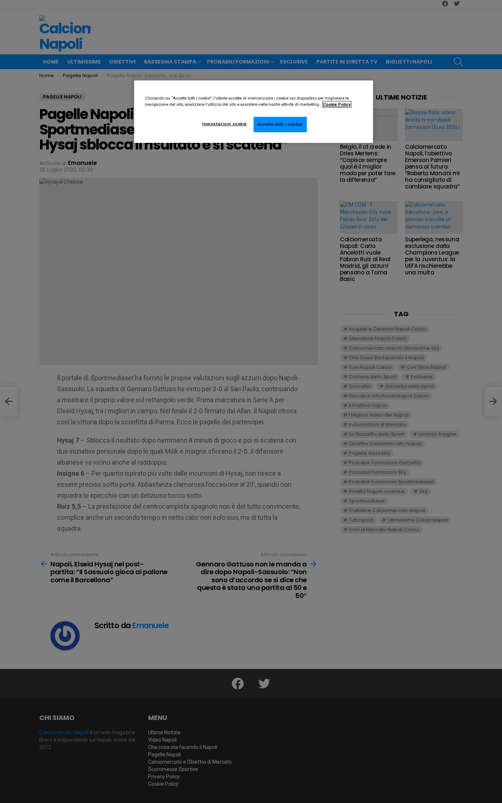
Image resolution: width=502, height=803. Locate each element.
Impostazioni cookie (224, 123)
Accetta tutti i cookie (280, 124)
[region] (253, 111)
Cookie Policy (337, 104)
